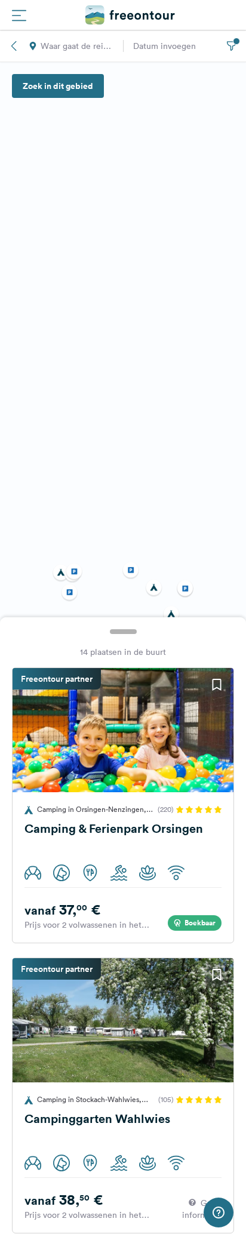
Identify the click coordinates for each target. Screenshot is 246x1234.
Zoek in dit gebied (58, 86)
